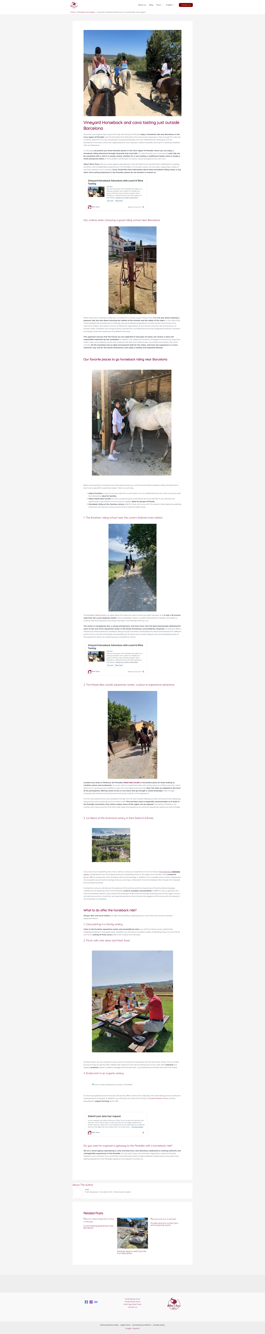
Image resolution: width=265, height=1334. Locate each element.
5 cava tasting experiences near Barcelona (99, 1226)
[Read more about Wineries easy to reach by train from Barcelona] (132, 1233)
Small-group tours (132, 1299)
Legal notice (125, 1325)
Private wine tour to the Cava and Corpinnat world (164, 1224)
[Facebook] (86, 1302)
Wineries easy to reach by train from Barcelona (131, 1252)
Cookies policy (159, 1325)
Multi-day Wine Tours (132, 1304)
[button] (162, 5)
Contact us (185, 5)
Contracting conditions (141, 1325)
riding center (96, 615)
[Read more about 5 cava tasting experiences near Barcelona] (99, 1220)
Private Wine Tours (132, 1302)
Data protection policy (109, 1325)
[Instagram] (91, 1302)
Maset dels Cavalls (131, 783)
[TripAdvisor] (96, 1302)
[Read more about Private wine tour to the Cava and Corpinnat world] (163, 1219)
